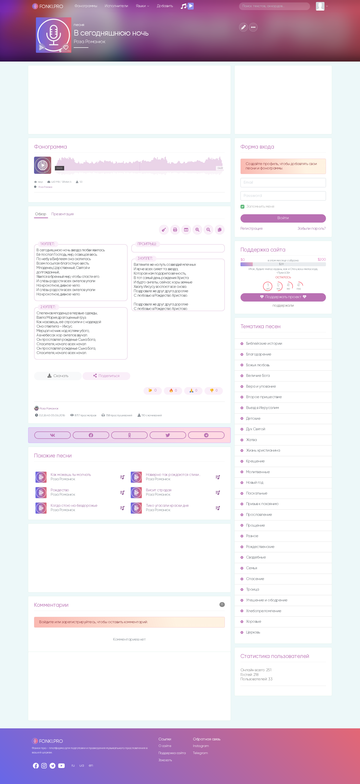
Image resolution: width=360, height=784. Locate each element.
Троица (252, 589)
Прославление (259, 515)
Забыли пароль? (312, 228)
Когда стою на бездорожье (74, 505)
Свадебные (256, 557)
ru (73, 765)
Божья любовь (258, 365)
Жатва (251, 440)
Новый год (254, 482)
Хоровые (253, 621)
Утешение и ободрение (267, 600)
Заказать (165, 760)
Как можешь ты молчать (71, 475)
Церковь (253, 632)
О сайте (164, 746)
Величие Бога (258, 376)
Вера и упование (261, 386)
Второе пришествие (264, 397)
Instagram (201, 746)
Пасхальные (256, 493)
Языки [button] (141, 6)
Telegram (200, 753)
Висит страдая (158, 490)
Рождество (60, 490)
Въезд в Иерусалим (262, 408)
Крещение (255, 461)
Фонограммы (86, 6)
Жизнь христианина (263, 450)
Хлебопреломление (263, 611)
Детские (253, 418)
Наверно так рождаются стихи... (173, 475)
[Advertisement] (129, 99)
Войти (283, 218)
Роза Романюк (89, 41)
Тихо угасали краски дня (167, 505)
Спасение (255, 579)
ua (81, 765)
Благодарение (258, 354)
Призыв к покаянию (262, 504)
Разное (252, 536)
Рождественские (260, 547)
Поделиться (109, 376)
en (91, 765)
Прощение (255, 525)
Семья (251, 568)
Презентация (62, 214)
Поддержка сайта (172, 753)
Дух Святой (255, 429)
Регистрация (251, 228)
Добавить (165, 6)
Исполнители (116, 6)
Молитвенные (258, 472)
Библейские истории (264, 343)
